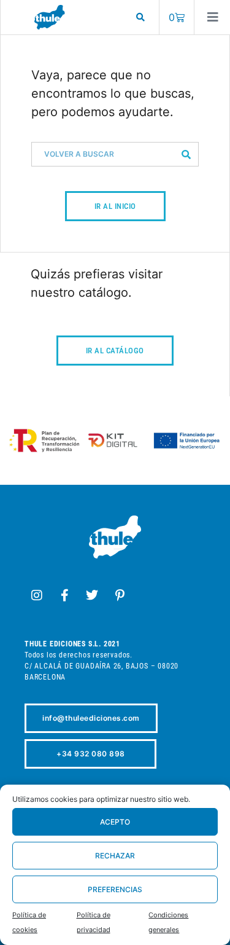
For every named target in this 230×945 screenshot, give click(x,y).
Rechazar (115, 855)
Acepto (115, 821)
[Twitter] (92, 595)
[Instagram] (37, 595)
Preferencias (115, 889)
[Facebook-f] (64, 595)
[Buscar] (186, 154)
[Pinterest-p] (119, 595)
